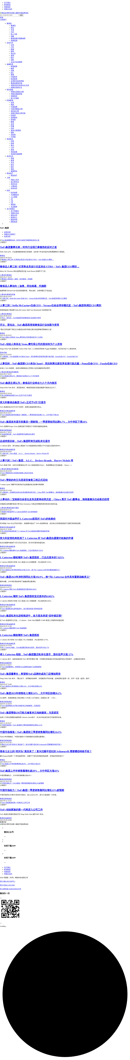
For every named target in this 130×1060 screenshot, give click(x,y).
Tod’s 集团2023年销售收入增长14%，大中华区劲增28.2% (31, 693)
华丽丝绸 (14, 40)
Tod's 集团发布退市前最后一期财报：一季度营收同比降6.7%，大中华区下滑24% (43, 421)
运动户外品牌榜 (16, 62)
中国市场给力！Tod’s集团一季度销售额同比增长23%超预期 (32, 790)
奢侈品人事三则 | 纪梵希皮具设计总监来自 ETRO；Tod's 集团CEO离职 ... (39, 266)
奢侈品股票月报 (16, 83)
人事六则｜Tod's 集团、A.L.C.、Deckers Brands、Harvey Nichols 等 (36, 460)
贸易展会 (14, 117)
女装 (12, 102)
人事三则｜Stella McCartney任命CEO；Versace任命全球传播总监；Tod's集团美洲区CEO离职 (50, 305)
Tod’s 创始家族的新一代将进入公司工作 (21, 809)
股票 (12, 74)
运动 (12, 45)
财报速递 (14, 66)
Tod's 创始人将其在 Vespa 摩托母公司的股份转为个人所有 (31, 344)
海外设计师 (15, 111)
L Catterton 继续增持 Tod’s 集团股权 (19, 635)
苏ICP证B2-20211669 (7, 885)
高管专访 (14, 184)
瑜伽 (12, 49)
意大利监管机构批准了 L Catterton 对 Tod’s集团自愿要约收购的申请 (36, 538)
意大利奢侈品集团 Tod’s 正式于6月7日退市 (23, 402)
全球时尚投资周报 (17, 81)
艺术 (12, 162)
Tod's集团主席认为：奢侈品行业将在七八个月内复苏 (28, 383)
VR (12, 202)
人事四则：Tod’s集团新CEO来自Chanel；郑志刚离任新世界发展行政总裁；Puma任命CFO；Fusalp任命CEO (58, 363)
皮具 (12, 124)
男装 (12, 104)
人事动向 (14, 186)
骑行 (12, 58)
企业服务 (14, 207)
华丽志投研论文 (16, 87)
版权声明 (14, 219)
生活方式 (10, 156)
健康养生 (14, 171)
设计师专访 (15, 182)
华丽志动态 (8, 9)
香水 (12, 145)
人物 (8, 177)
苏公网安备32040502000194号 (10, 889)
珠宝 (12, 28)
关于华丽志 (11, 209)
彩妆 (12, 143)
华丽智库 (7, 7)
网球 (12, 51)
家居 (12, 160)
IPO (12, 72)
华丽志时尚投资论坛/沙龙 (20, 85)
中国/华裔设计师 (17, 109)
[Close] (5, 836)
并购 (12, 70)
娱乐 (12, 165)
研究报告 (10, 89)
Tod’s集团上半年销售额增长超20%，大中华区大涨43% (29, 770)
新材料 (13, 204)
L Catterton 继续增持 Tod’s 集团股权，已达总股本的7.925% (32, 557)
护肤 (12, 141)
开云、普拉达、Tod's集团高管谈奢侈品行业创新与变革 (29, 324)
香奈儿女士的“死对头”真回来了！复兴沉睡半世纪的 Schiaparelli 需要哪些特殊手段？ (46, 751)
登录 (1, 17)
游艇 (12, 36)
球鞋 (12, 60)
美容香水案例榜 (16, 154)
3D (12, 199)
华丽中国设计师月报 (18, 113)
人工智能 (14, 197)
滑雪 (12, 55)
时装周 (13, 115)
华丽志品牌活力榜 (17, 92)
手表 (12, 30)
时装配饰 (10, 100)
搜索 (21, 15)
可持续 (13, 137)
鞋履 (12, 126)
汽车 (12, 32)
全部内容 (7, 232)
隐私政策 (14, 222)
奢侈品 (9, 23)
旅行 (12, 167)
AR (12, 201)
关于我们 (7, 2)
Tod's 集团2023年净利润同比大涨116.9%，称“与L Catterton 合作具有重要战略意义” (45, 577)
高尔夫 (13, 53)
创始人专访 (15, 180)
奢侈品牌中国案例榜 (18, 38)
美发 (12, 149)
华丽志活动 (15, 213)
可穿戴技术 (15, 195)
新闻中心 (14, 217)
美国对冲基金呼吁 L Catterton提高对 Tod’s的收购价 (28, 518)
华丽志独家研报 (16, 94)
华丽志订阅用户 (9, 234)
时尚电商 (14, 192)
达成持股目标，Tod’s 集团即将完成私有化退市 (25, 441)
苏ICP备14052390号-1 (7, 881)
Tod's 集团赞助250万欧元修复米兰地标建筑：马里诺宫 (29, 712)
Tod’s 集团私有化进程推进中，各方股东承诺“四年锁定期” (31, 615)
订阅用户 (3, 19)
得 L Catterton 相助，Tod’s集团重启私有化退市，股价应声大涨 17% (36, 654)
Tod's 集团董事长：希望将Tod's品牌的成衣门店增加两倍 (30, 673)
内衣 (12, 128)
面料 (12, 132)
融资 (12, 68)
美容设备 (14, 152)
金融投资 (10, 64)
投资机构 (14, 79)
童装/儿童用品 (16, 130)
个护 (12, 147)
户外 (12, 47)
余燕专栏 (14, 188)
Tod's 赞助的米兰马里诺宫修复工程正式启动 (24, 480)
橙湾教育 (7, 5)
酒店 (12, 169)
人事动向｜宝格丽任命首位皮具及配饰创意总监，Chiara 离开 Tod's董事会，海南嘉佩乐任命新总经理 (54, 499)
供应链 (13, 134)
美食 (12, 158)
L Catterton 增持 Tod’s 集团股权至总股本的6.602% (27, 596)
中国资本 (14, 77)
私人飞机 (14, 34)
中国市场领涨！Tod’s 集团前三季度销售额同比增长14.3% (31, 732)
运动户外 (10, 43)
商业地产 (10, 173)
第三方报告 (15, 98)
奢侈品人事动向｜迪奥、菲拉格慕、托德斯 (23, 286)
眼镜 (12, 122)
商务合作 (14, 215)
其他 (1, 352)
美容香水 (10, 139)
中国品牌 (14, 107)
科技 (8, 190)
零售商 (13, 119)
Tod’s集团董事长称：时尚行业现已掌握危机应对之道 (28, 247)
